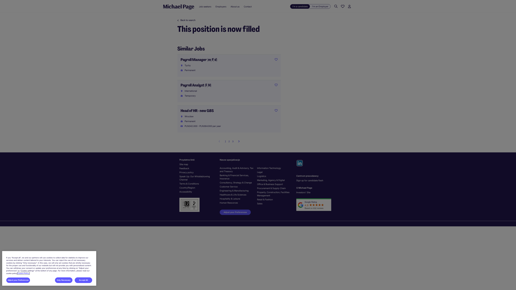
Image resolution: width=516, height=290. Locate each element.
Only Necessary (64, 280)
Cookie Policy (23, 273)
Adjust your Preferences (18, 280)
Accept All (83, 280)
